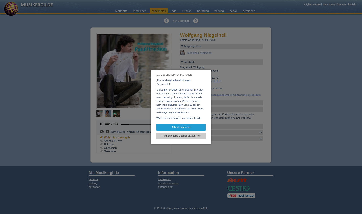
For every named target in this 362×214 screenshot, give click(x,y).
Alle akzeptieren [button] (181, 127)
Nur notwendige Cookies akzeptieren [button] (181, 136)
